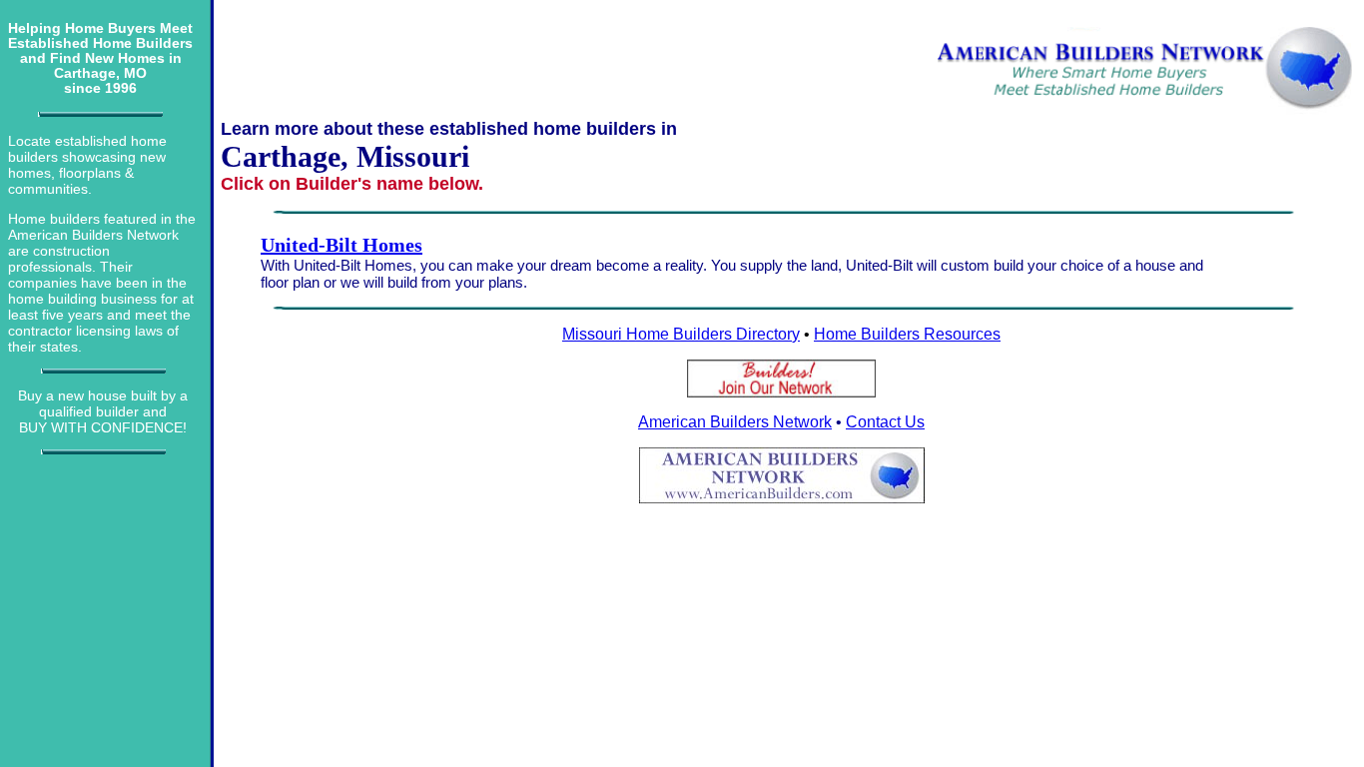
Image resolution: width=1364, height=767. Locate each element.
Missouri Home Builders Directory (681, 334)
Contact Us (885, 421)
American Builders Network (735, 421)
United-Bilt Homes (341, 245)
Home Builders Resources (907, 334)
